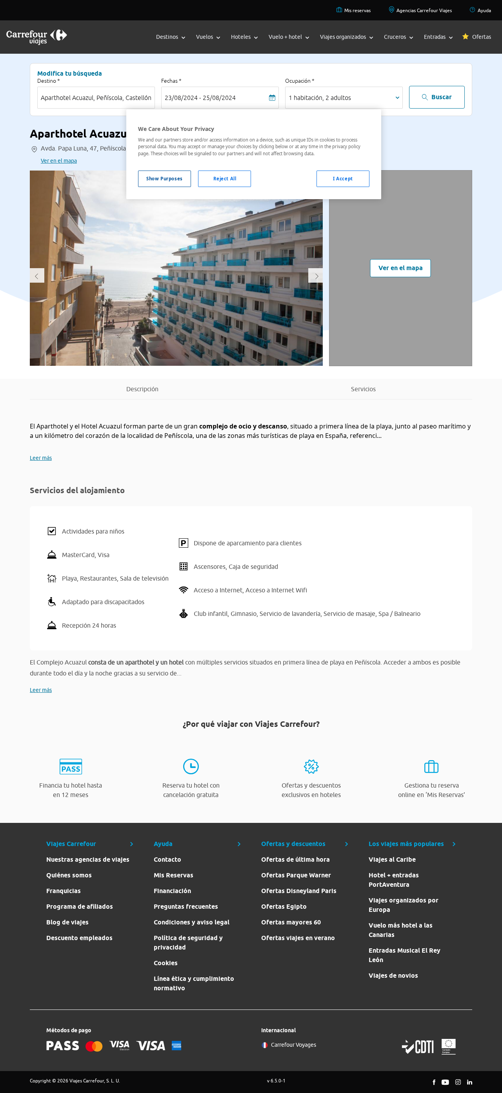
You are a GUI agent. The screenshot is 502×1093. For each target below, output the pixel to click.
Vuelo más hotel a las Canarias (401, 930)
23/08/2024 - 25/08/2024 (200, 97)
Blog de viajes (67, 922)
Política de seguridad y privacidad (188, 942)
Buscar (441, 97)
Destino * (48, 81)
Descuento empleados (79, 938)
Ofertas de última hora (295, 859)
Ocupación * (300, 81)
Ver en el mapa (59, 161)
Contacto (167, 859)
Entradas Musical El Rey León (404, 955)
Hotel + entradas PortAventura (394, 879)
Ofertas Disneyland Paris (298, 891)
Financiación (172, 891)
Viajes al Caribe (392, 859)
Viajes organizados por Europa (403, 905)
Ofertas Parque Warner (296, 875)
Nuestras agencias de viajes (87, 859)
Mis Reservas (173, 875)
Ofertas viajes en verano (298, 938)
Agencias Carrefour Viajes (424, 10)
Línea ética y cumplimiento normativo (194, 983)
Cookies (166, 963)
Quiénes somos (69, 875)
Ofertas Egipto (284, 906)
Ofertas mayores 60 (291, 922)
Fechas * (171, 81)
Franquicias (63, 891)
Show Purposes (164, 179)
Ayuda (484, 10)
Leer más (41, 458)
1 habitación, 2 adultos (320, 97)
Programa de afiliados (79, 906)
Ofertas (481, 37)
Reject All (224, 179)
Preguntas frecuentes (186, 906)
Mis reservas (357, 10)
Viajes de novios (393, 975)
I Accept (343, 179)
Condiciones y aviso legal (191, 922)
